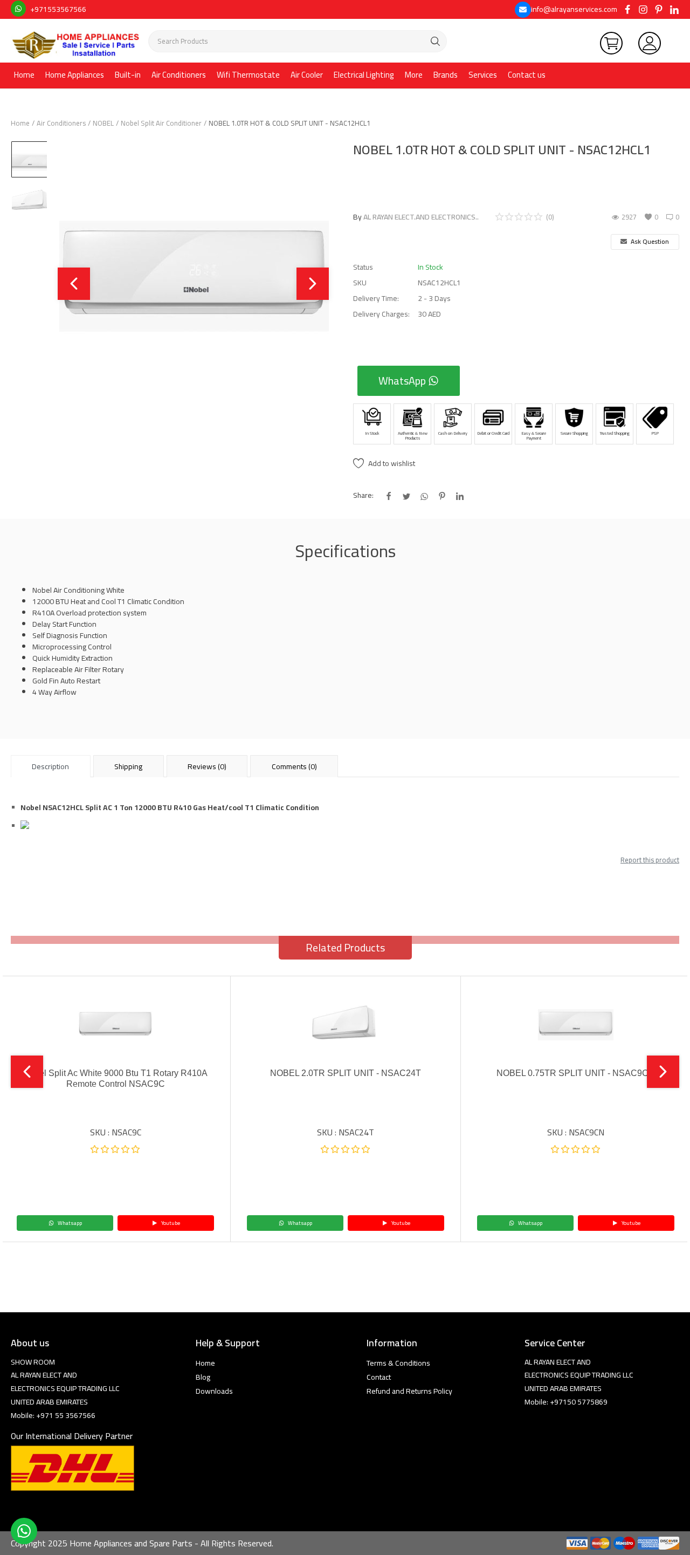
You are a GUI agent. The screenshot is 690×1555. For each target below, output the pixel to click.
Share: (363, 495)
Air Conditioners (178, 75)
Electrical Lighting (364, 75)
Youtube (170, 1223)
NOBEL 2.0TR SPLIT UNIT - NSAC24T (345, 1073)
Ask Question (649, 241)
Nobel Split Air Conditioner (161, 123)
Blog (203, 1377)
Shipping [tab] (128, 766)
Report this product (649, 859)
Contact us (527, 75)
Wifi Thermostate (248, 75)
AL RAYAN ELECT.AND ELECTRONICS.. (421, 217)
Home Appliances (74, 75)
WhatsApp (403, 381)
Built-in (128, 75)
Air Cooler (307, 75)
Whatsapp (69, 1223)
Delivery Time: (376, 298)
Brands (445, 75)
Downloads (214, 1391)
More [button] (414, 75)
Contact (379, 1377)
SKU (360, 283)
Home (24, 75)
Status (363, 267)
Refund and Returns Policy (409, 1391)
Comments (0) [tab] (294, 766)
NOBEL (103, 123)
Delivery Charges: (381, 314)
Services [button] (482, 75)
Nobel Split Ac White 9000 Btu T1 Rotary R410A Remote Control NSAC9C (115, 1078)
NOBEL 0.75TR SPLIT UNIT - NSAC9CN (575, 1073)
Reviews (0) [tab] (207, 766)
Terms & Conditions (398, 1363)
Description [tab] (50, 766)
